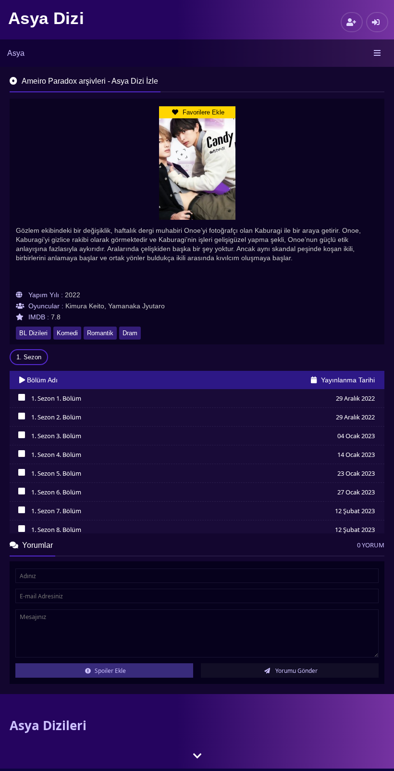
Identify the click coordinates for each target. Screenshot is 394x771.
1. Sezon (28, 357)
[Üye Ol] (352, 22)
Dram (130, 333)
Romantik (100, 333)
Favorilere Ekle (202, 112)
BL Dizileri (33, 333)
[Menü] (378, 53)
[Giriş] (377, 22)
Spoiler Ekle (109, 671)
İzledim (21, 399)
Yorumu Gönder (296, 671)
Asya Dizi (46, 18)
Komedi (67, 333)
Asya (16, 53)
